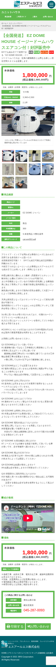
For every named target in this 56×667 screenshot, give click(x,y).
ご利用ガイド (21, 16)
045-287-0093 (34, 610)
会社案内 (49, 653)
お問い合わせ (48, 16)
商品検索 (8, 16)
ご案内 (34, 16)
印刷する (17, 626)
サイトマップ (31, 653)
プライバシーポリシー (16, 653)
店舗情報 (41, 653)
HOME (4, 653)
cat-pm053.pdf (29, 239)
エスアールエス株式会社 (24, 646)
